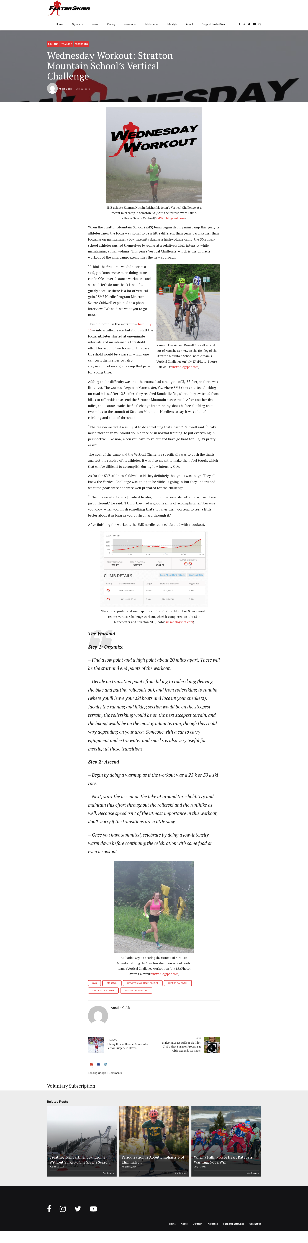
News (95, 24)
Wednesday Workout (136, 990)
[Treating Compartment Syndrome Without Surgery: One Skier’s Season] (81, 1141)
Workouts (81, 44)
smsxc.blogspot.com (184, 367)
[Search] (259, 24)
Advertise (213, 1223)
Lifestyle (172, 24)
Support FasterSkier (213, 24)
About (189, 24)
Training (66, 44)
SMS (94, 983)
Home (59, 24)
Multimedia (151, 24)
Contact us (255, 1223)
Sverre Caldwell (178, 983)
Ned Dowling (108, 1173)
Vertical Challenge (103, 990)
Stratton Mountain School (142, 983)
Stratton (112, 983)
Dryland (53, 44)
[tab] (92, 1064)
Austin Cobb (65, 88)
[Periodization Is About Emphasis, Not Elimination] (153, 1141)
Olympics (77, 24)
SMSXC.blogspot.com (170, 218)
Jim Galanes (180, 1173)
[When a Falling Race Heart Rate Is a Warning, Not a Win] (225, 1141)
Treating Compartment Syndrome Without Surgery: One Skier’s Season (80, 1160)
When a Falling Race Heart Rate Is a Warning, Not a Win (223, 1160)
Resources (130, 24)
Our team (197, 1223)
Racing (111, 24)
